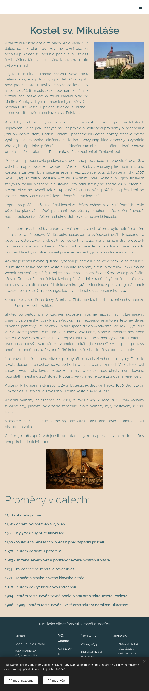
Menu (140, 7)
